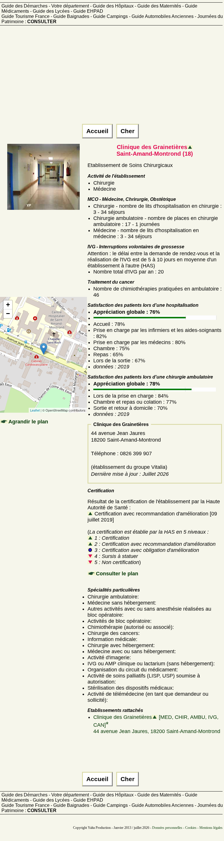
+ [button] (8, 304)
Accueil (97, 131)
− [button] (8, 313)
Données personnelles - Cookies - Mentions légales (187, 828)
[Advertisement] (111, 77)
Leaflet (35, 410)
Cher (127, 131)
